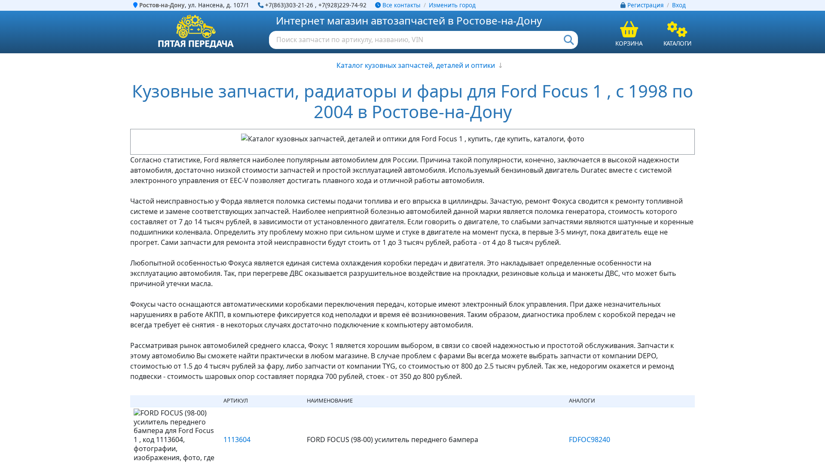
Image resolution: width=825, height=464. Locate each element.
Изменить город (452, 5)
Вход (679, 5)
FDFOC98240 (589, 439)
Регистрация (645, 5)
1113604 (237, 439)
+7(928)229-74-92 (342, 5)
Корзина (629, 43)
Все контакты (400, 5)
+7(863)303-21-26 (289, 5)
